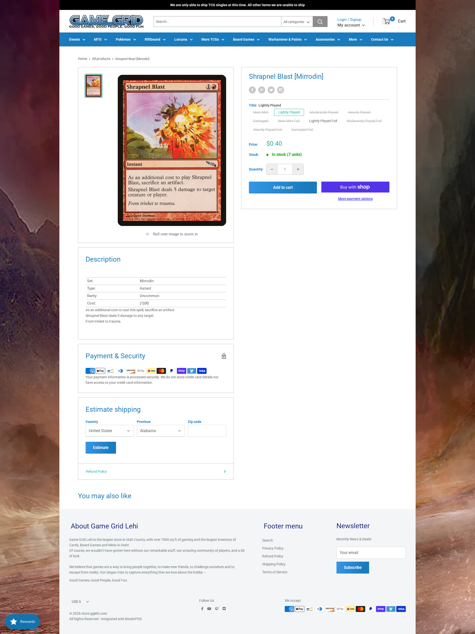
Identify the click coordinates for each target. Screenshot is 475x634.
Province (144, 421)
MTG (98, 39)
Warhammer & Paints (285, 39)
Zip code (194, 421)
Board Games (243, 39)
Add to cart (283, 187)
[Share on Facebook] (252, 89)
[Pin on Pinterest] (261, 89)
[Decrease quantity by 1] (272, 169)
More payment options (355, 199)
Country (92, 421)
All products (101, 59)
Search (267, 540)
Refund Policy (96, 471)
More (353, 39)
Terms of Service (274, 572)
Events (74, 39)
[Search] (320, 21)
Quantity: (256, 169)
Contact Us (379, 39)
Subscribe (353, 567)
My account (349, 25)
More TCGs (210, 39)
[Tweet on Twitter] (271, 89)
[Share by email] (280, 89)
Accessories (325, 39)
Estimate (101, 447)
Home (82, 59)
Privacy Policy (273, 548)
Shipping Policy (273, 564)
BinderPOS (133, 619)
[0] (386, 21)
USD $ (76, 602)
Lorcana (180, 39)
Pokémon (123, 39)
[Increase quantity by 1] (298, 169)
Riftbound (152, 39)
